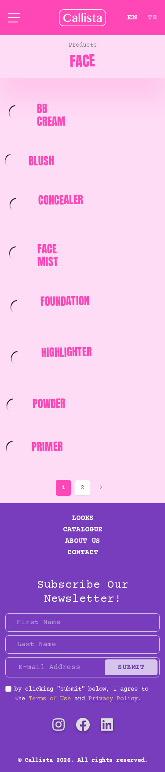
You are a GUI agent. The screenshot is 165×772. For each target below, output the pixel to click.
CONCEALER (61, 200)
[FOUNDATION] (17, 307)
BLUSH (42, 160)
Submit (131, 667)
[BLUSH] (11, 160)
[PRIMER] (13, 448)
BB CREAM (51, 115)
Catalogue (83, 529)
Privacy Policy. (114, 698)
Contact (82, 552)
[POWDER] (13, 405)
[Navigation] (14, 17)
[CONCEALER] (16, 205)
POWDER (49, 403)
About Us (82, 541)
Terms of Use (50, 698)
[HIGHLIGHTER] (18, 358)
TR (152, 17)
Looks (83, 518)
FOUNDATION (64, 301)
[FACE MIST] (16, 253)
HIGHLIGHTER (66, 351)
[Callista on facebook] (83, 727)
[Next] (102, 487)
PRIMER (47, 446)
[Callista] (82, 17)
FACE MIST (48, 255)
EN (132, 17)
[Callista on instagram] (58, 727)
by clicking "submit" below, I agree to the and (81, 694)
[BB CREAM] (15, 112)
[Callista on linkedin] (107, 727)
